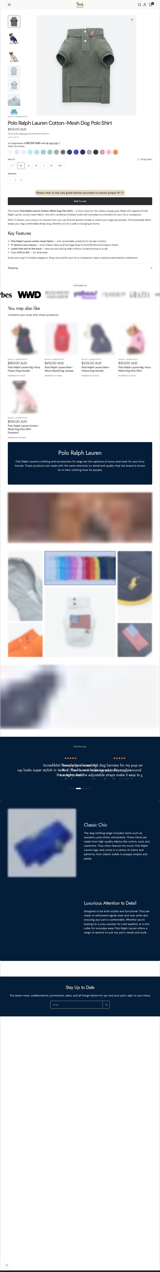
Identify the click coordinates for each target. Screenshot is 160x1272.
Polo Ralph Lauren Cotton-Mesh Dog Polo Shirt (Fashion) (24, 429)
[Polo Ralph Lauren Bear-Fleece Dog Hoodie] (98, 338)
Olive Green (62, 152)
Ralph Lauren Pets (18, 359)
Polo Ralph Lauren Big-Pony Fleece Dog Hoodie (24, 369)
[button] (80, 143)
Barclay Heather (89, 152)
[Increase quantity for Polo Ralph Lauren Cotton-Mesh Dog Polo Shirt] (20, 180)
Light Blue (23, 152)
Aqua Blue (36, 152)
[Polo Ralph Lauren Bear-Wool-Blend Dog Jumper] (61, 338)
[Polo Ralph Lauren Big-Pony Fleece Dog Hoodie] (25, 338)
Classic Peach (115, 152)
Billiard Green (43, 152)
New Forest (49, 152)
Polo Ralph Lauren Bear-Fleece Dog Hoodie (96, 369)
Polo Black (95, 152)
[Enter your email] (106, 1004)
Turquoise (30, 152)
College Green (56, 152)
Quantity (12, 173)
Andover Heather (17, 152)
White (10, 152)
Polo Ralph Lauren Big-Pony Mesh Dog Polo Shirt (134, 369)
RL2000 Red (102, 152)
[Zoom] (132, 19)
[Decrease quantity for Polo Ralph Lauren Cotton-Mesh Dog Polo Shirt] (10, 180)
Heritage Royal (76, 152)
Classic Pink (108, 152)
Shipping (24, 133)
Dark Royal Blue (82, 152)
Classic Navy (69, 152)
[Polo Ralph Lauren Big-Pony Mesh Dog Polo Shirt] (135, 338)
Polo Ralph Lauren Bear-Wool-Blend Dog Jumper (59, 369)
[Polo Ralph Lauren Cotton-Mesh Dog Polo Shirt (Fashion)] (25, 397)
